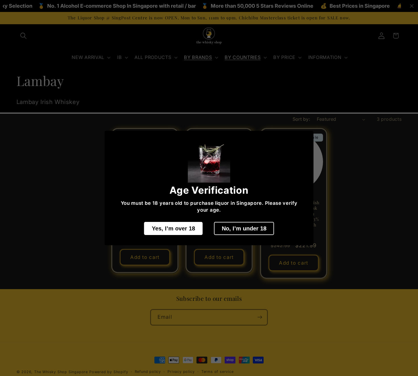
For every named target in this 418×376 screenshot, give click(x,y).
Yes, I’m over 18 (173, 228)
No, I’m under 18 (244, 228)
